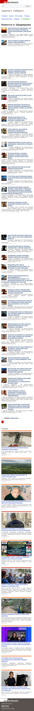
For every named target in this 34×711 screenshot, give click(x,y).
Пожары (17, 19)
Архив (11, 16)
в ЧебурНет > (26, 19)
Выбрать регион (5, 706)
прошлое (14, 418)
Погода (26, 16)
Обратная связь (5, 705)
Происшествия (6, 19)
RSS (13, 708)
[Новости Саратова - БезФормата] (9, 2)
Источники (19, 16)
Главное (4, 16)
